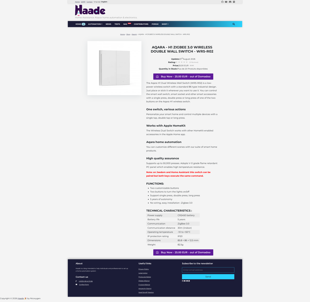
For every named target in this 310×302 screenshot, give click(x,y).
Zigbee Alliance (144, 281)
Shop (164, 24)
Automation (94, 24)
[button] (182, 76)
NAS (127, 24)
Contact (90, 2)
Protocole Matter (145, 277)
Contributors (141, 24)
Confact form (84, 284)
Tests (117, 24)
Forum (155, 24)
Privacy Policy (144, 269)
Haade (21, 298)
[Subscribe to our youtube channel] (226, 2)
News (108, 24)
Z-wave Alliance (144, 285)
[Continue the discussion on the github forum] (222, 2)
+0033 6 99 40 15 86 (86, 281)
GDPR (83, 2)
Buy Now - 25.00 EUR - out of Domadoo (185, 76)
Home (77, 2)
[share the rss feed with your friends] (234, 2)
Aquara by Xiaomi (145, 288)
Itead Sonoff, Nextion (146, 292)
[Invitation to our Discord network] (230, 2)
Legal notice (143, 273)
